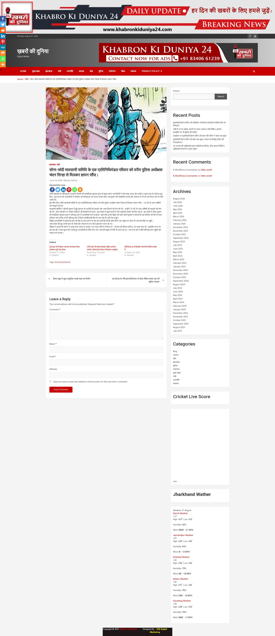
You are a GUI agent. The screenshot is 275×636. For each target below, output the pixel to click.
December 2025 (180, 227)
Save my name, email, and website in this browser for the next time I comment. (90, 381)
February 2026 (179, 220)
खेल (91, 71)
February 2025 (179, 263)
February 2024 (179, 306)
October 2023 (179, 320)
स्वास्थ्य (133, 71)
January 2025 (179, 266)
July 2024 (177, 288)
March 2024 (178, 302)
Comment (54, 309)
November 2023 (180, 316)
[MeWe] (3, 47)
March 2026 (178, 216)
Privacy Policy (151, 71)
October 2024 (179, 277)
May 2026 (177, 209)
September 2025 (180, 238)
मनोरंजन (112, 71)
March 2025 (178, 259)
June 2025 (178, 248)
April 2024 (177, 298)
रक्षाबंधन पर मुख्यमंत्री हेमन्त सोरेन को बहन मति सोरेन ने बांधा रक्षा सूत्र (199, 136)
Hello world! (206, 170)
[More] (80, 189)
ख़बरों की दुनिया (33, 51)
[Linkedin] (63, 189)
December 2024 (180, 270)
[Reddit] (3, 30)
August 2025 (179, 241)
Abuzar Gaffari (70, 180)
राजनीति (70, 71)
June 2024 (178, 291)
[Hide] (1, 70)
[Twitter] (57, 189)
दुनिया (101, 71)
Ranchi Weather (180, 513)
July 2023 (177, 331)
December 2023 (180, 313)
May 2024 (177, 295)
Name (53, 344)
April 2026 (177, 213)
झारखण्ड (49, 71)
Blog (175, 351)
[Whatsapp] (74, 189)
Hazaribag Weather (182, 601)
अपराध (81, 71)
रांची (59, 71)
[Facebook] (52, 189)
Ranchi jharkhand (62, 262)
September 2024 (180, 281)
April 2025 (177, 256)
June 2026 (178, 206)
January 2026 (179, 223)
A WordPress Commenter (185, 176)
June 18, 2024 (55, 180)
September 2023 (180, 324)
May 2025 (177, 252)
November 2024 (180, 273)
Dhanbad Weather (181, 557)
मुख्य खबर (36, 71)
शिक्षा (123, 71)
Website (53, 369)
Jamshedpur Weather (183, 535)
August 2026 (179, 198)
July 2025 (177, 245)
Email (52, 356)
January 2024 (179, 309)
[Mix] (3, 53)
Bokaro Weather (180, 579)
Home (23, 71)
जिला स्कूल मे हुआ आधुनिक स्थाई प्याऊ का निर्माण (71, 278)
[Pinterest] (68, 189)
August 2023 (179, 327)
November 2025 (180, 231)
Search (176, 91)
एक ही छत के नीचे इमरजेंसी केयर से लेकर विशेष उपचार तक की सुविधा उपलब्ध (135, 280)
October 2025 (179, 234)
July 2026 (177, 202)
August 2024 (179, 284)
